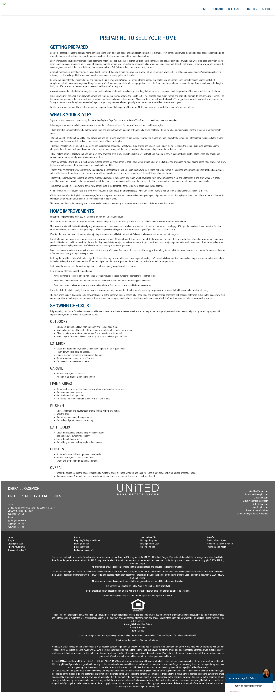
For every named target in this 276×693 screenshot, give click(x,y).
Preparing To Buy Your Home (87, 540)
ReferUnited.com (260, 504)
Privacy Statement (138, 627)
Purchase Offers (81, 547)
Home (203, 9)
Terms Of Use (138, 630)
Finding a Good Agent (216, 540)
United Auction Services (257, 510)
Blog (10, 540)
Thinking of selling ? (17, 550)
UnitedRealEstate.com (258, 491)
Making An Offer (81, 543)
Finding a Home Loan (149, 543)
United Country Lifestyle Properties (252, 513)
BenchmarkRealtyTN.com (256, 494)
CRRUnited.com (261, 497)
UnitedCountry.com (259, 507)
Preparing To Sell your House (220, 543)
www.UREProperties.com (21, 511)
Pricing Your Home (16, 547)
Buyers (251, 9)
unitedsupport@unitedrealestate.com (144, 653)
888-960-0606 (190, 635)
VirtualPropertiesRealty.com (255, 501)
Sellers (233, 9)
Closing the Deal (15, 543)
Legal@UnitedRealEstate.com (195, 667)
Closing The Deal (148, 547)
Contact (217, 9)
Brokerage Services (83, 550)
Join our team (146, 537)
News (209, 537)
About (266, 9)
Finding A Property (148, 540)
